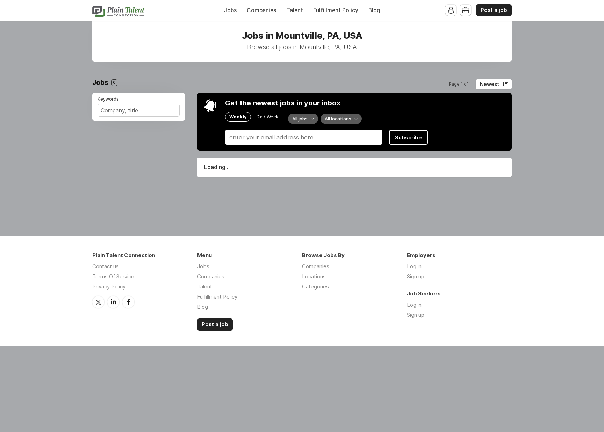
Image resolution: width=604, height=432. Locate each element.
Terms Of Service (113, 276)
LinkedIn (113, 302)
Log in (414, 266)
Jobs (230, 10)
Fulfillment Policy (335, 10)
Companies (261, 10)
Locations (314, 276)
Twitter (98, 302)
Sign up (415, 276)
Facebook (128, 302)
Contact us (105, 266)
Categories (315, 286)
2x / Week (268, 116)
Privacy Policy (108, 286)
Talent (294, 10)
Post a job (494, 10)
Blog (374, 10)
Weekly (238, 116)
